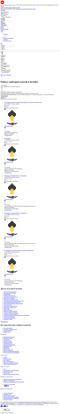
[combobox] (7, 45)
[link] (3, 23)
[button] (2, 26)
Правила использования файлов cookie (25, 9)
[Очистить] (3, 49)
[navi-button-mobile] (2, 31)
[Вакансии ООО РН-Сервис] (31, 117)
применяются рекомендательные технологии (29, 402)
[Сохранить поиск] (2, 52)
